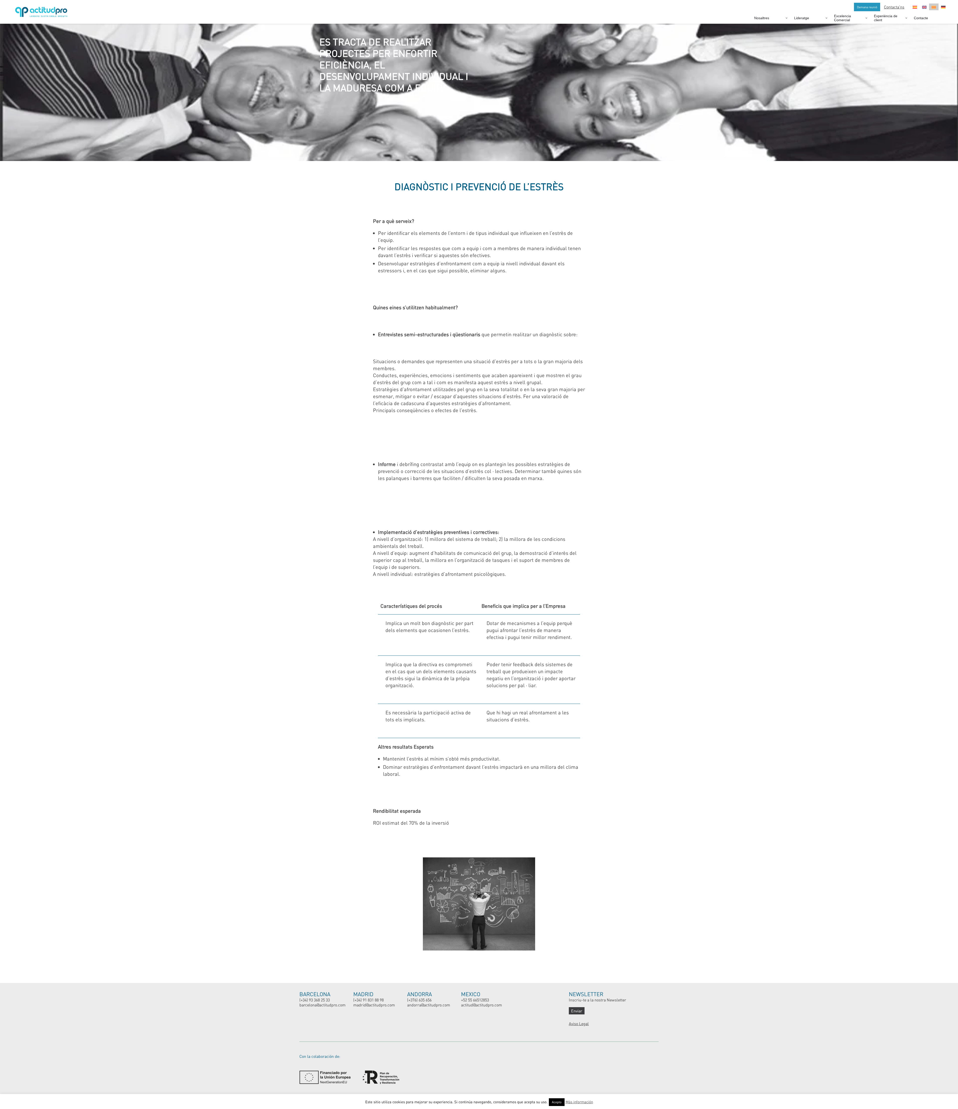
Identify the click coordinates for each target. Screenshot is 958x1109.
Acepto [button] (557, 1102)
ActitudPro (42, 9)
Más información (579, 1102)
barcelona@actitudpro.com (322, 1004)
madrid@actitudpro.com (374, 1004)
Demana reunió (867, 7)
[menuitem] (915, 6)
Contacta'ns (894, 6)
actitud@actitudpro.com (481, 1004)
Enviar (576, 1010)
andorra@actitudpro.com (428, 1004)
